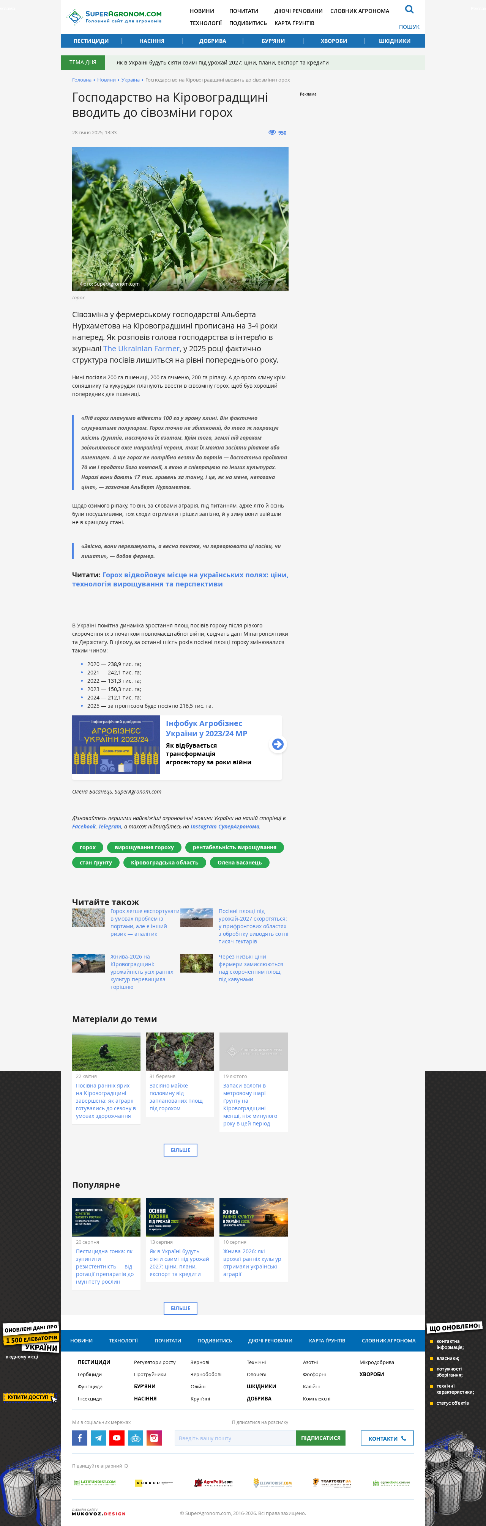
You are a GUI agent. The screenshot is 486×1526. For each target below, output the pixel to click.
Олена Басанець (240, 862)
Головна (82, 79)
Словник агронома (359, 10)
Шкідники (395, 40)
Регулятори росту (155, 1362)
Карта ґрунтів (294, 23)
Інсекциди (90, 1399)
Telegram (110, 826)
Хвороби (334, 40)
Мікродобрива (377, 1362)
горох (88, 847)
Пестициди (91, 40)
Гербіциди (90, 1374)
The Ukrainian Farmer (141, 348)
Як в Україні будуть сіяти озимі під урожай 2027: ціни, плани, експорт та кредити (223, 62)
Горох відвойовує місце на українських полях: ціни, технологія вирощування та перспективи (180, 579)
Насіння (151, 40)
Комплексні (316, 1399)
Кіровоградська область (165, 862)
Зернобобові (206, 1374)
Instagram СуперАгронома (225, 826)
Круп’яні (200, 1399)
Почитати (243, 10)
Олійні (198, 1386)
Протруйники (150, 1374)
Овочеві (256, 1374)
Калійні (311, 1386)
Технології (206, 23)
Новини (202, 10)
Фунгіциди (90, 1386)
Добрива (212, 40)
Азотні (310, 1362)
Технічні (256, 1362)
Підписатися (321, 1437)
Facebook (84, 826)
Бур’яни (273, 40)
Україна (131, 79)
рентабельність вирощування (234, 847)
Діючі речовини (299, 10)
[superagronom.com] (113, 17)
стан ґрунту (96, 862)
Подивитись (248, 23)
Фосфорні (314, 1374)
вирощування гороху (144, 847)
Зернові (200, 1362)
